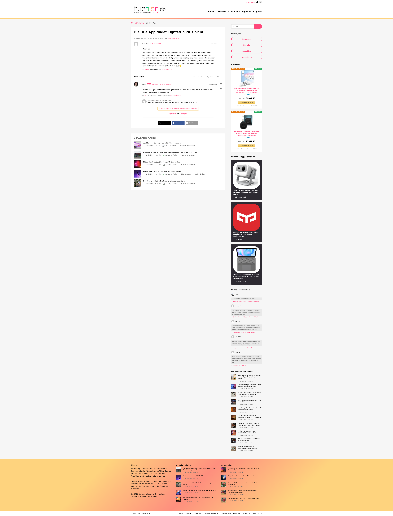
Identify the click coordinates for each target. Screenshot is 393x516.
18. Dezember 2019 (175, 95)
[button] (164, 123)
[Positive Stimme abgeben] (221, 83)
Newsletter (246, 39)
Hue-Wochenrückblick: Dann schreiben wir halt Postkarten (198, 498)
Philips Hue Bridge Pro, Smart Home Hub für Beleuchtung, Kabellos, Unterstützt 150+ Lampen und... (246, 133)
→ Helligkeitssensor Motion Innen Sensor (243, 332)
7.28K (149, 84)
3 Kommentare (186, 174)
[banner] (149, 9)
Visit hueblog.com (250, 2)
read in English (200, 174)
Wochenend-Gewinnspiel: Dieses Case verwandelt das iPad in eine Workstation (246, 277)
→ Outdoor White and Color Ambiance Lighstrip (244, 317)
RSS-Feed (198, 513)
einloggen (184, 113)
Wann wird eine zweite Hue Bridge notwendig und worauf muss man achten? (249, 377)
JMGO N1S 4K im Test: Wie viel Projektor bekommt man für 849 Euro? (245, 192)
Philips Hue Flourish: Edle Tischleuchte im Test (243, 476)
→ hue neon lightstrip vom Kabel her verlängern (245, 301)
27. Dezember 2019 (166, 69)
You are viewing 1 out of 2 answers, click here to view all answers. (178, 108)
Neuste (200, 77)
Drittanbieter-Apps (173, 38)
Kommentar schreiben (187, 145)
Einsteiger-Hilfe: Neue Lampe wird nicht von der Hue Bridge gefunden (249, 424)
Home (181, 513)
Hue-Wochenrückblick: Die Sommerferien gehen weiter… (198, 483)
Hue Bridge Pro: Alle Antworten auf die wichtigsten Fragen (249, 409)
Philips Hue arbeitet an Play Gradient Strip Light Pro (199, 490)
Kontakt (246, 45)
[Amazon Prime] (247, 95)
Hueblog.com (145, 496)
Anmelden (246, 51)
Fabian (174, 145)
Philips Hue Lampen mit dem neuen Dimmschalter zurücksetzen (249, 393)
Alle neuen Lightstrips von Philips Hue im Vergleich (249, 439)
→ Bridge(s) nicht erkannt (238, 365)
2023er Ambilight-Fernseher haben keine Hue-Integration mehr (249, 385)
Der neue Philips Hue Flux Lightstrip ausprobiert (243, 498)
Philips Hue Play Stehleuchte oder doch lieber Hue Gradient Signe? (244, 469)
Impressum (246, 513)
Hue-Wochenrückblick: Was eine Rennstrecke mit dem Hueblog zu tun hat (199, 469)
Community (139, 23)
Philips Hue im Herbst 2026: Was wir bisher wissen (199, 476)
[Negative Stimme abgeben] (221, 88)
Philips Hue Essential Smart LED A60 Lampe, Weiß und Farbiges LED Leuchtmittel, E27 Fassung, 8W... (246, 90)
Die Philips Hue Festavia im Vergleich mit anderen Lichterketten (249, 416)
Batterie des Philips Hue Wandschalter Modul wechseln (248, 447)
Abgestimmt (210, 77)
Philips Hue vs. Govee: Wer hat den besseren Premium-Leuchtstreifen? (242, 491)
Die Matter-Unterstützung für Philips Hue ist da (249, 401)
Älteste (193, 77)
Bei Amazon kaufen (248, 102)
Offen (218, 77)
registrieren (172, 113)
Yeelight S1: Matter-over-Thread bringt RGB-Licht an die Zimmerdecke (245, 235)
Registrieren (247, 57)
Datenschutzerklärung (212, 513)
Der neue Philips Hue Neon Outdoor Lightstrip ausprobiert (242, 483)
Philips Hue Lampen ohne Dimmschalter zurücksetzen (247, 432)
